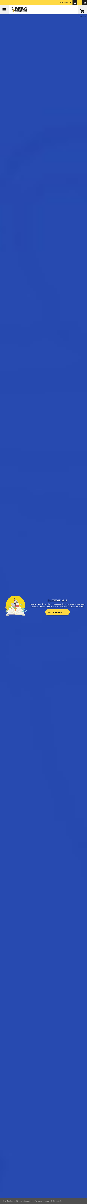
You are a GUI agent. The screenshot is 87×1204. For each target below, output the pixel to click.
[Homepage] (19, 9)
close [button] (81, 1201)
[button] (74, 2)
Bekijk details (56, 1201)
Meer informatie (55, 612)
